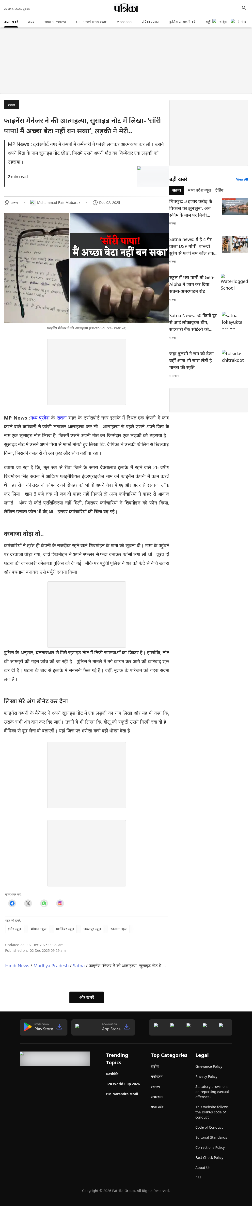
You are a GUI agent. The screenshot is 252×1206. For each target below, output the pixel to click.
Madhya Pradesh (51, 965)
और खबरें (86, 997)
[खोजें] (244, 8)
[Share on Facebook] (12, 903)
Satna (79, 965)
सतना (11, 105)
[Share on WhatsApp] (44, 903)
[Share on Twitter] (28, 903)
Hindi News (17, 965)
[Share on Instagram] (60, 903)
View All (242, 179)
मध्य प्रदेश (40, 417)
